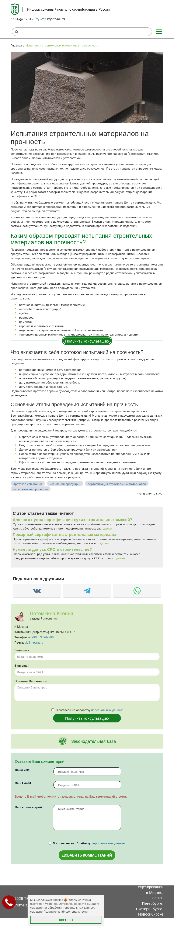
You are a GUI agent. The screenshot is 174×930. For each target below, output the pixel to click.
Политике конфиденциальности (66, 911)
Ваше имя (21, 650)
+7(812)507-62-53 (52, 19)
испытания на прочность (30, 489)
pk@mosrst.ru (34, 642)
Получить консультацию (87, 341)
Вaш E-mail (23, 783)
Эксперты (104, 876)
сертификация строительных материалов (117, 484)
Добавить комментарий (87, 855)
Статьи (83, 876)
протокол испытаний (27, 484)
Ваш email (21, 665)
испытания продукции (65, 484)
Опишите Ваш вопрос (30, 681)
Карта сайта (124, 878)
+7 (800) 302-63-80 (41, 637)
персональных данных (107, 710)
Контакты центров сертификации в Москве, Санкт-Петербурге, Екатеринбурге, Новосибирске (149, 895)
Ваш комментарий (28, 807)
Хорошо (66, 920)
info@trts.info (24, 19)
